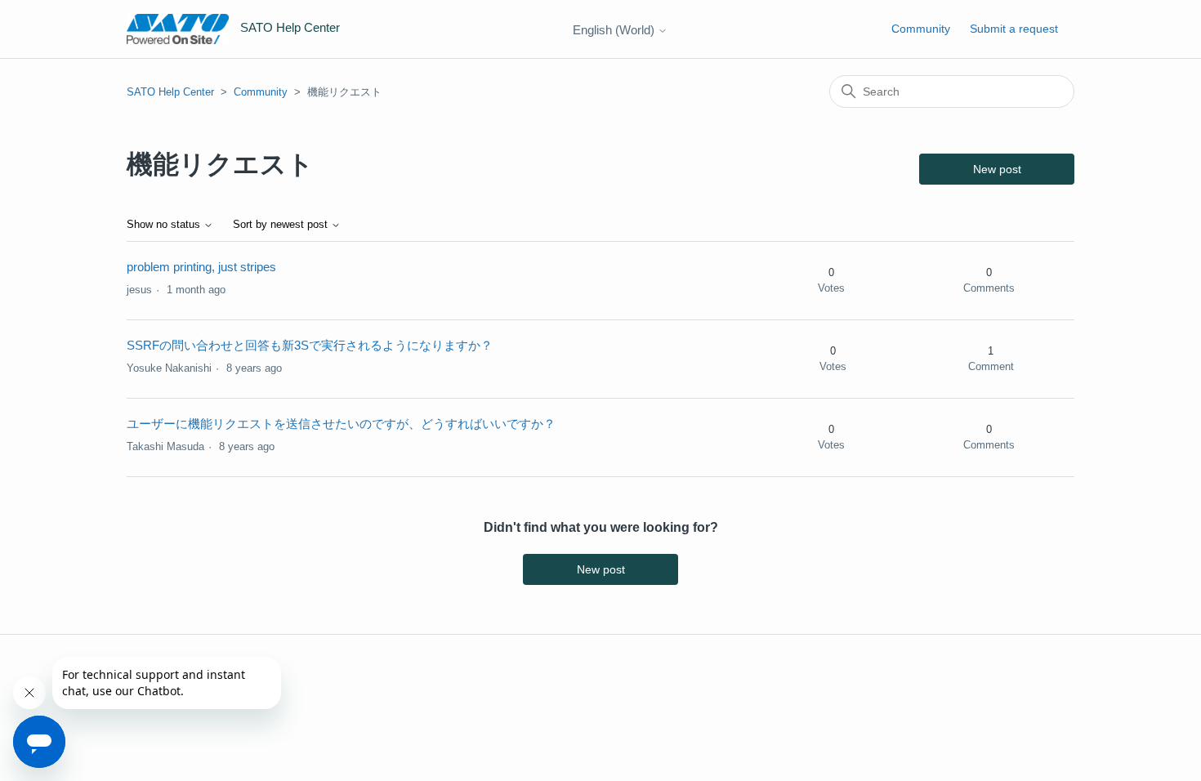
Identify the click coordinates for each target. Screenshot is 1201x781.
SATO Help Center (170, 92)
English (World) (615, 30)
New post (997, 169)
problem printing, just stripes (201, 267)
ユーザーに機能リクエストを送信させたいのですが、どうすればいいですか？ (341, 424)
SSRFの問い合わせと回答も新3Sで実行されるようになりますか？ (310, 345)
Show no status (165, 224)
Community (920, 28)
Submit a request (1014, 28)
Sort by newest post (282, 224)
